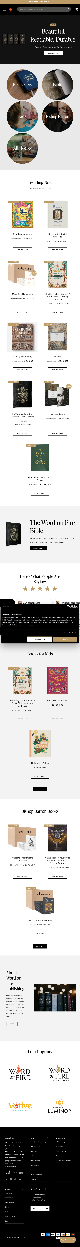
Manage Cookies (36, 1174)
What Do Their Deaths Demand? (22, 859)
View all (40, 789)
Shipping (34, 1151)
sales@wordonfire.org (38, 1142)
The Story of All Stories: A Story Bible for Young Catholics (57, 297)
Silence (57, 356)
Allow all (65, 639)
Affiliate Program (61, 1142)
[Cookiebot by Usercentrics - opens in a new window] (68, 606)
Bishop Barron (10, 1216)
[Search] (68, 9)
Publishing (59, 1146)
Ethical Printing (61, 1151)
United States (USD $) (14, 1237)
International (35, 1165)
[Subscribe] (47, 1208)
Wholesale (34, 1170)
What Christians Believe (40, 920)
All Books (8, 1193)
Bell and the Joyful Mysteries (57, 235)
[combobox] (44, 9)
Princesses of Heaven (57, 700)
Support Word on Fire (63, 1160)
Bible (7, 1207)
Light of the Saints (40, 763)
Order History (35, 1160)
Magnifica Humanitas (22, 294)
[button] (4, 9)
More (12, 1024)
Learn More (38, 548)
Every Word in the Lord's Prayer (40, 478)
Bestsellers (9, 1198)
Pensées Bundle (57, 414)
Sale (6, 1221)
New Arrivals (9, 1202)
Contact (33, 1179)
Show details (69, 633)
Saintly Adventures (22, 234)
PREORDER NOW (53, 53)
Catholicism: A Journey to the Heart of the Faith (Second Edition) (57, 860)
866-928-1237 (35, 1146)
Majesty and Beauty (22, 356)
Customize (38, 639)
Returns (33, 1156)
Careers (58, 1156)
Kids (6, 1212)
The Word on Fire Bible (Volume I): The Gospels (22, 415)
